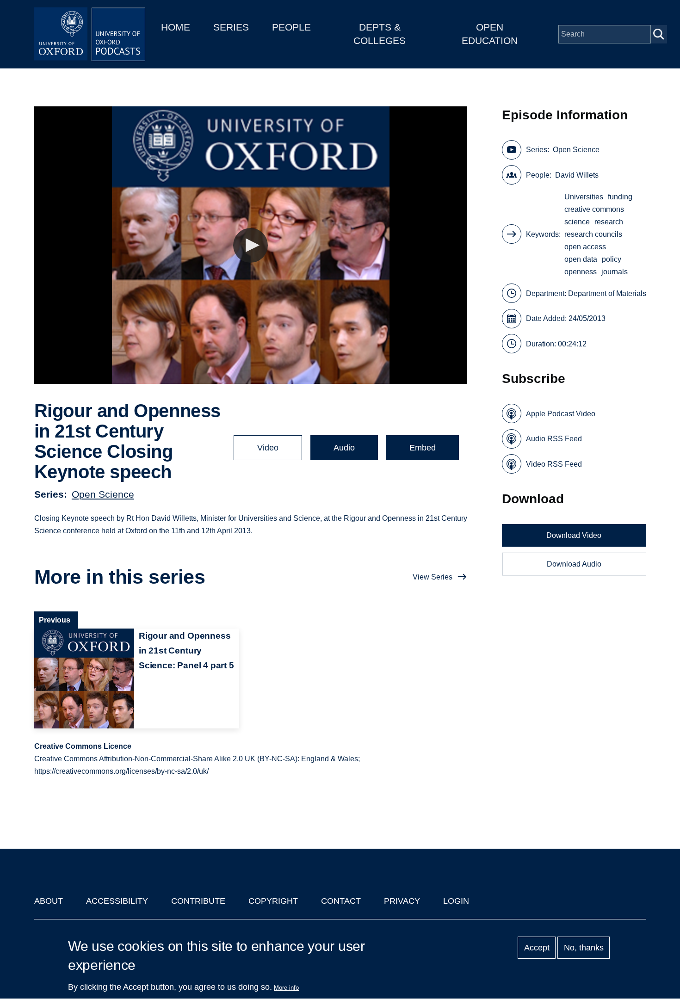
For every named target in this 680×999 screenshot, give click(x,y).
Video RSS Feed (554, 464)
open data (580, 259)
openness (580, 272)
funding (620, 197)
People (291, 27)
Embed (422, 447)
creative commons (594, 209)
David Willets (577, 175)
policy (611, 259)
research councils (593, 234)
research (608, 222)
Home (175, 27)
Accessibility (117, 901)
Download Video (573, 535)
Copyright (273, 901)
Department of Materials (607, 293)
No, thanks (584, 947)
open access (585, 247)
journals (614, 272)
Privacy (402, 901)
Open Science (103, 494)
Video (267, 447)
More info (286, 987)
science (577, 222)
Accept (537, 947)
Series (231, 27)
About (48, 901)
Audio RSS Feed (554, 439)
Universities (583, 197)
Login (456, 901)
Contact (341, 901)
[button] (250, 245)
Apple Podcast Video (560, 414)
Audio (344, 447)
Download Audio (574, 564)
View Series (432, 577)
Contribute (198, 901)
